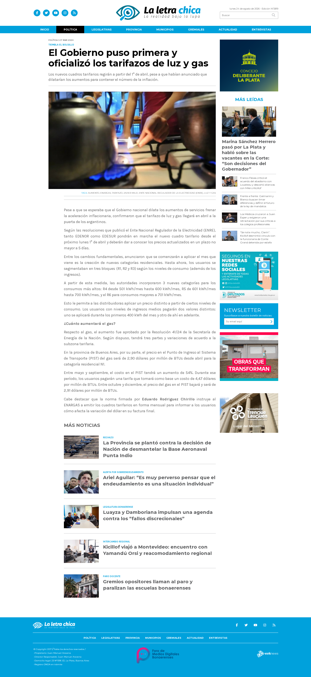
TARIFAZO (117, 193)
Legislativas (101, 29)
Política (70, 29)
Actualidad (228, 29)
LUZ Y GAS (210, 193)
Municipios (164, 29)
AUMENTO (93, 193)
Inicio (44, 29)
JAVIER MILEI (131, 193)
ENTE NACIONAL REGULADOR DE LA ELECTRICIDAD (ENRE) (171, 193)
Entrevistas (261, 29)
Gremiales (196, 29)
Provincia (134, 29)
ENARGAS (105, 193)
